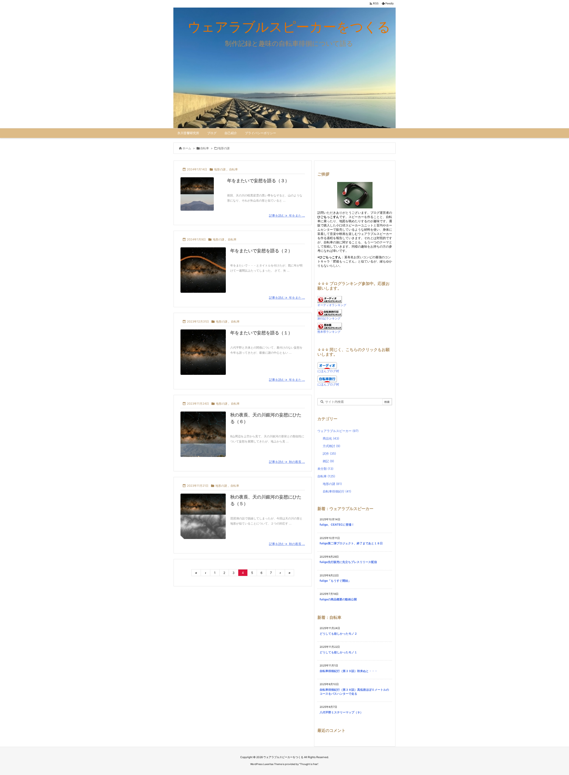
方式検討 (331, 446)
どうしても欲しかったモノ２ (338, 633)
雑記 (328, 461)
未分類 (325, 468)
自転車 (204, 148)
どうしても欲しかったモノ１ (338, 652)
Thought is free (308, 764)
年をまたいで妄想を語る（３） (258, 180)
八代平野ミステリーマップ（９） (341, 712)
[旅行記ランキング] (329, 312)
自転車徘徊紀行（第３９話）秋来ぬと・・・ (348, 671)
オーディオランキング (331, 305)
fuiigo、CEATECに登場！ (337, 524)
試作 (329, 453)
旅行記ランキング (329, 318)
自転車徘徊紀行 (337, 491)
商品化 (331, 438)
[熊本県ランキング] (329, 326)
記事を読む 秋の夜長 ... (287, 462)
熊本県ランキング (329, 331)
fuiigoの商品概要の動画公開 (338, 599)
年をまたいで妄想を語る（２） (261, 250)
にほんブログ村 (328, 371)
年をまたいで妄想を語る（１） (261, 332)
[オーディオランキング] (329, 299)
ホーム (186, 148)
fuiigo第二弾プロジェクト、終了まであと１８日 (351, 543)
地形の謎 (220, 169)
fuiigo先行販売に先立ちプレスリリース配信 (348, 562)
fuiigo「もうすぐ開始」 (335, 580)
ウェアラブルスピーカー (338, 431)
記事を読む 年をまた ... (287, 215)
